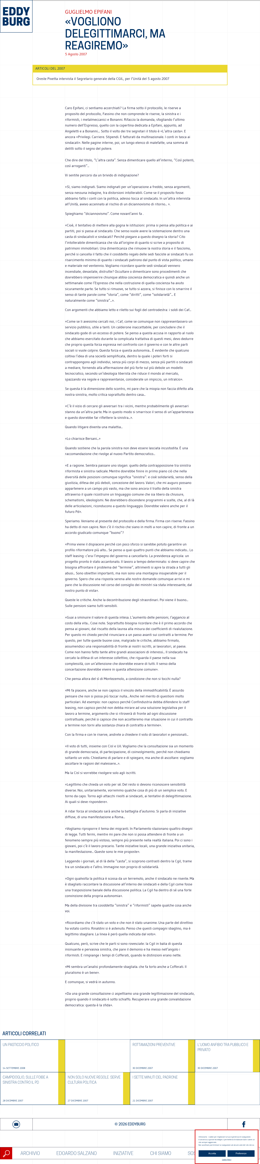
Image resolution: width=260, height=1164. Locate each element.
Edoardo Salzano (76, 1153)
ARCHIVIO (30, 1153)
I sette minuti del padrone (155, 1077)
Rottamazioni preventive (154, 1044)
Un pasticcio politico (21, 1044)
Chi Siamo (160, 1153)
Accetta (212, 1153)
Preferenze (241, 1153)
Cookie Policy (226, 1159)
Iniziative (123, 1153)
